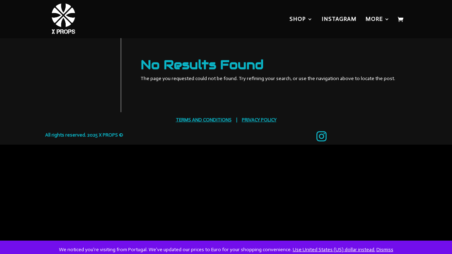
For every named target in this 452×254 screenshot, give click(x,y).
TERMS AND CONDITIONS (204, 120)
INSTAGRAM (339, 19)
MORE (374, 19)
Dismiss (384, 250)
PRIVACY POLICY (259, 120)
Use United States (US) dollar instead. (334, 250)
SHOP (298, 19)
